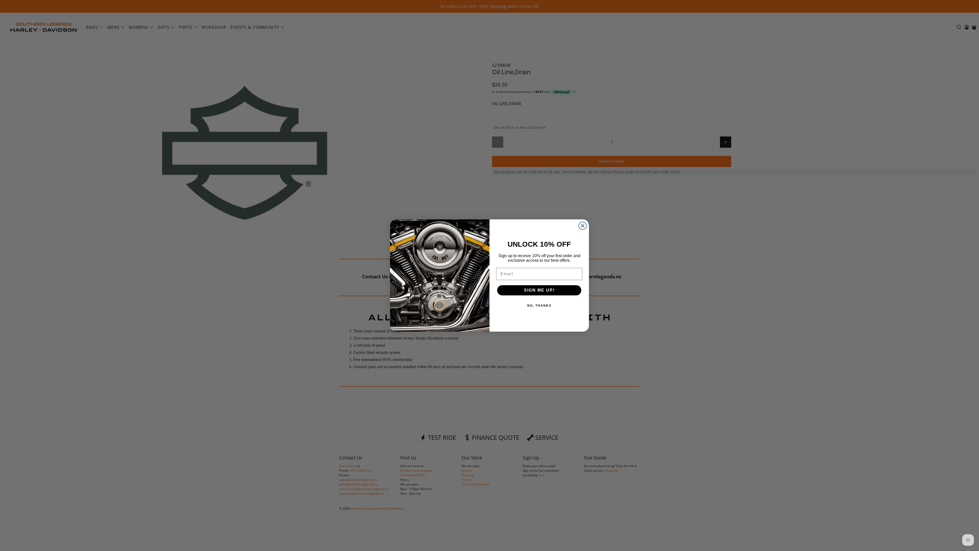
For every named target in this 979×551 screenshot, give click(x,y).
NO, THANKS (539, 305)
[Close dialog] (582, 226)
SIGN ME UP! (539, 290)
